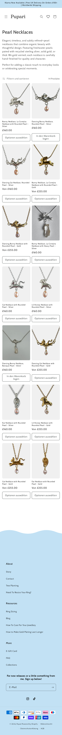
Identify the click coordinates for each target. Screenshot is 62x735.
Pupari (19, 724)
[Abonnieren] (52, 687)
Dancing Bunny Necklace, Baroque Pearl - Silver (13, 364)
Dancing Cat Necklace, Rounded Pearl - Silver (15, 183)
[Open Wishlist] (48, 16)
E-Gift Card (11, 651)
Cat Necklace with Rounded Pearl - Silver (14, 306)
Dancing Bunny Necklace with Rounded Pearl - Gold (15, 245)
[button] (6, 16)
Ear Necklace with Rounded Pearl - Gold (43, 482)
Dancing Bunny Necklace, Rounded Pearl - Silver (42, 122)
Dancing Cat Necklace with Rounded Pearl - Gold (43, 364)
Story (8, 571)
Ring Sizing (11, 611)
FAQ (8, 658)
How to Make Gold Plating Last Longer (24, 632)
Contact (10, 578)
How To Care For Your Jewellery (21, 625)
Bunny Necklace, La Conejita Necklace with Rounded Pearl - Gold (45, 184)
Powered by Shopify (30, 724)
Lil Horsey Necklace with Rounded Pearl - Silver (42, 306)
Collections (11, 664)
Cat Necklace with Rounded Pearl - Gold (14, 482)
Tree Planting (12, 585)
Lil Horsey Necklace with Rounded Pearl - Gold (42, 424)
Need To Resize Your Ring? (18, 592)
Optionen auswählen (16, 137)
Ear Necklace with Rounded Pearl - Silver (14, 424)
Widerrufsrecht (46, 724)
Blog (8, 618)
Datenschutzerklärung (29, 728)
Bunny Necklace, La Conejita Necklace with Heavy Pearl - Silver (44, 246)
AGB (42, 728)
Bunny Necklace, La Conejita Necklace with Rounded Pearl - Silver (15, 123)
